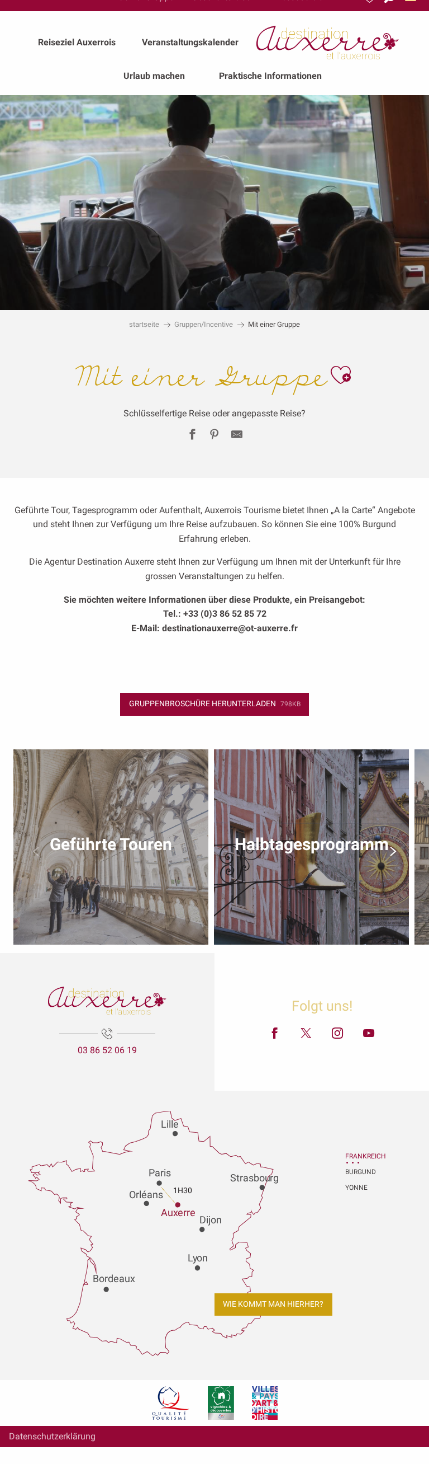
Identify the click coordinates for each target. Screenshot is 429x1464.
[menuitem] (77, 42)
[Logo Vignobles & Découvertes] (221, 1403)
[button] (340, 375)
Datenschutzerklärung (52, 1436)
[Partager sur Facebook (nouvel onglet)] (192, 436)
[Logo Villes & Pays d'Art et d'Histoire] (265, 1403)
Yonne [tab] (356, 1187)
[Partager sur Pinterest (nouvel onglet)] (214, 436)
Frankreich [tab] (359, 1156)
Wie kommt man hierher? (273, 1304)
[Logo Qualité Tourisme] (171, 1403)
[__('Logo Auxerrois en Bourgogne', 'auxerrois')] (107, 1001)
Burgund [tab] (359, 1172)
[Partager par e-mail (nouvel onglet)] (236, 436)
